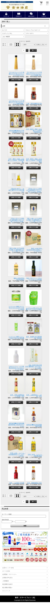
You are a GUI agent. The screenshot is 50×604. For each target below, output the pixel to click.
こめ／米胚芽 (6, 36)
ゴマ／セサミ (30, 33)
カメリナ (4, 30)
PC (34, 597)
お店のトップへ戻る (8, 567)
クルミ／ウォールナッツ (33, 30)
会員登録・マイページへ (9, 574)
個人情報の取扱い (7, 587)
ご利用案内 (5, 581)
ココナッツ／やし (7, 33)
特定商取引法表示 (7, 584)
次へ (33, 50)
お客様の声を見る (7, 577)
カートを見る (6, 571)
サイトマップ (6, 591)
